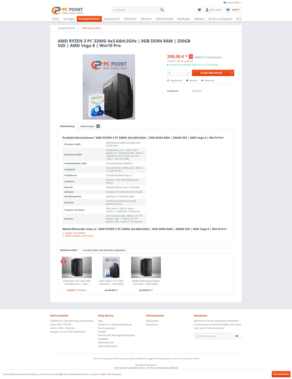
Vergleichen (176, 80)
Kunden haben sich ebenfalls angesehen (104, 250)
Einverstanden (281, 374)
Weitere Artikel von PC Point (79, 235)
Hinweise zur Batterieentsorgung (115, 324)
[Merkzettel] (199, 10)
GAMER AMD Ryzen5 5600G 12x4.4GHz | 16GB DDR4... (146, 282)
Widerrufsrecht (106, 342)
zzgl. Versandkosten (185, 61)
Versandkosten (139, 358)
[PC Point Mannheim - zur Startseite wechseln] (67, 10)
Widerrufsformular (107, 346)
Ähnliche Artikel (68, 250)
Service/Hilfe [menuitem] (233, 2)
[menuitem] (138, 10)
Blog (100, 320)
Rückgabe (103, 338)
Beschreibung (67, 126)
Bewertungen (90, 126)
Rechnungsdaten (106, 328)
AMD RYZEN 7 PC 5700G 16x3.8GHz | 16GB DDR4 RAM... (111, 282)
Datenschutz (152, 320)
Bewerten (209, 80)
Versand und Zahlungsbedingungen (116, 335)
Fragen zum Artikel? (75, 233)
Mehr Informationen (111, 374)
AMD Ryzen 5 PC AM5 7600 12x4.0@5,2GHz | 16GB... (76, 282)
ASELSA (174, 367)
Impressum (152, 324)
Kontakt (102, 331)
